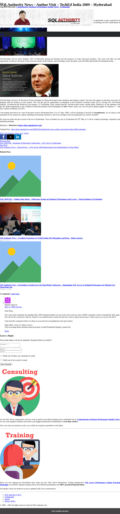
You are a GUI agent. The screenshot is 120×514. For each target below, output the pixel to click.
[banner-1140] (47, 24)
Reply (7, 331)
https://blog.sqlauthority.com (30, 125)
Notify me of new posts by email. (15, 360)
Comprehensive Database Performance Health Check (37, 7)
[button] (3, 137)
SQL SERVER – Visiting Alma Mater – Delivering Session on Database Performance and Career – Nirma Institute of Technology (51, 199)
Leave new (15, 294)
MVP (2, 133)
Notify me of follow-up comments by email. (19, 356)
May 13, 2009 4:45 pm (13, 307)
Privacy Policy (10, 501)
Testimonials (65, 7)
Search (7, 499)
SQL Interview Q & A (13, 495)
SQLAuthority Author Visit (13, 133)
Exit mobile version (60, 511)
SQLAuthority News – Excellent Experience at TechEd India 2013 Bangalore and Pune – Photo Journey (41, 238)
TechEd (26, 133)
